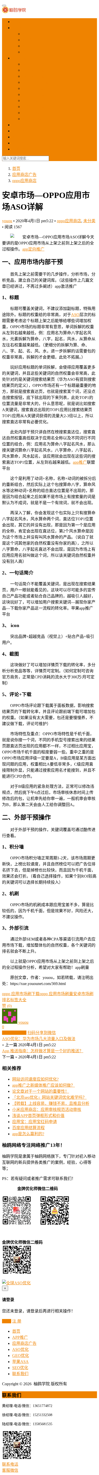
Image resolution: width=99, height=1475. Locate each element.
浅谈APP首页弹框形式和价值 (38, 1115)
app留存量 (31, 46)
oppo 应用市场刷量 (56, 994)
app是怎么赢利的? (28, 1134)
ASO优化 (20, 125)
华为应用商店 (34, 70)
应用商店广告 (24, 58)
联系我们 (20, 149)
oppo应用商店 (34, 94)
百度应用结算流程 (28, 1128)
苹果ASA (20, 137)
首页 (16, 21)
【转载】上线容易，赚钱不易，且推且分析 (50, 1103)
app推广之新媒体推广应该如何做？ (43, 1085)
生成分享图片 (14, 1033)
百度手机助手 (34, 112)
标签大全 (18, 1000)
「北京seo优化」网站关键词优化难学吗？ (49, 1097)
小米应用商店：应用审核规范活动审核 (46, 1109)
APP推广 (20, 28)
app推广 (80, 462)
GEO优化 (20, 131)
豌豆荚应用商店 (36, 82)
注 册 (16, 1321)
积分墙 (28, 52)
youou (7, 221)
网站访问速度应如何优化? (35, 1079)
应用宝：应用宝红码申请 (34, 1122)
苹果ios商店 (32, 119)
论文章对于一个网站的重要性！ (40, 1091)
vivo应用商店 (34, 88)
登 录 (6, 1321)
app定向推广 (33, 249)
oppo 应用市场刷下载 (21, 994)
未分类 (89, 221)
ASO (75, 314)
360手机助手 (33, 100)
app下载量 (31, 34)
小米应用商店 (34, 106)
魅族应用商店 (34, 76)
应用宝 (28, 64)
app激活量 (31, 40)
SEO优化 (20, 143)
